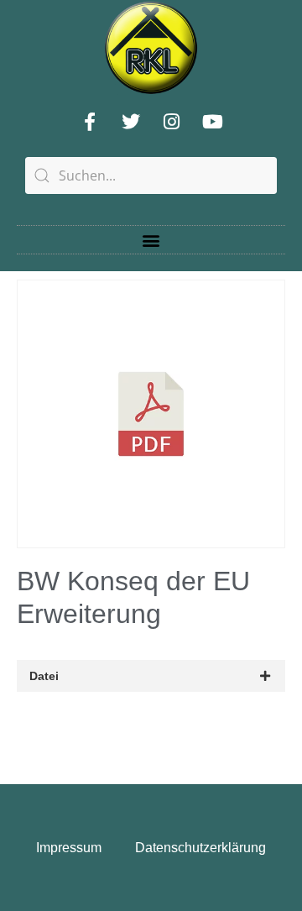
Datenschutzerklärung (200, 847)
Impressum (69, 847)
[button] (151, 240)
